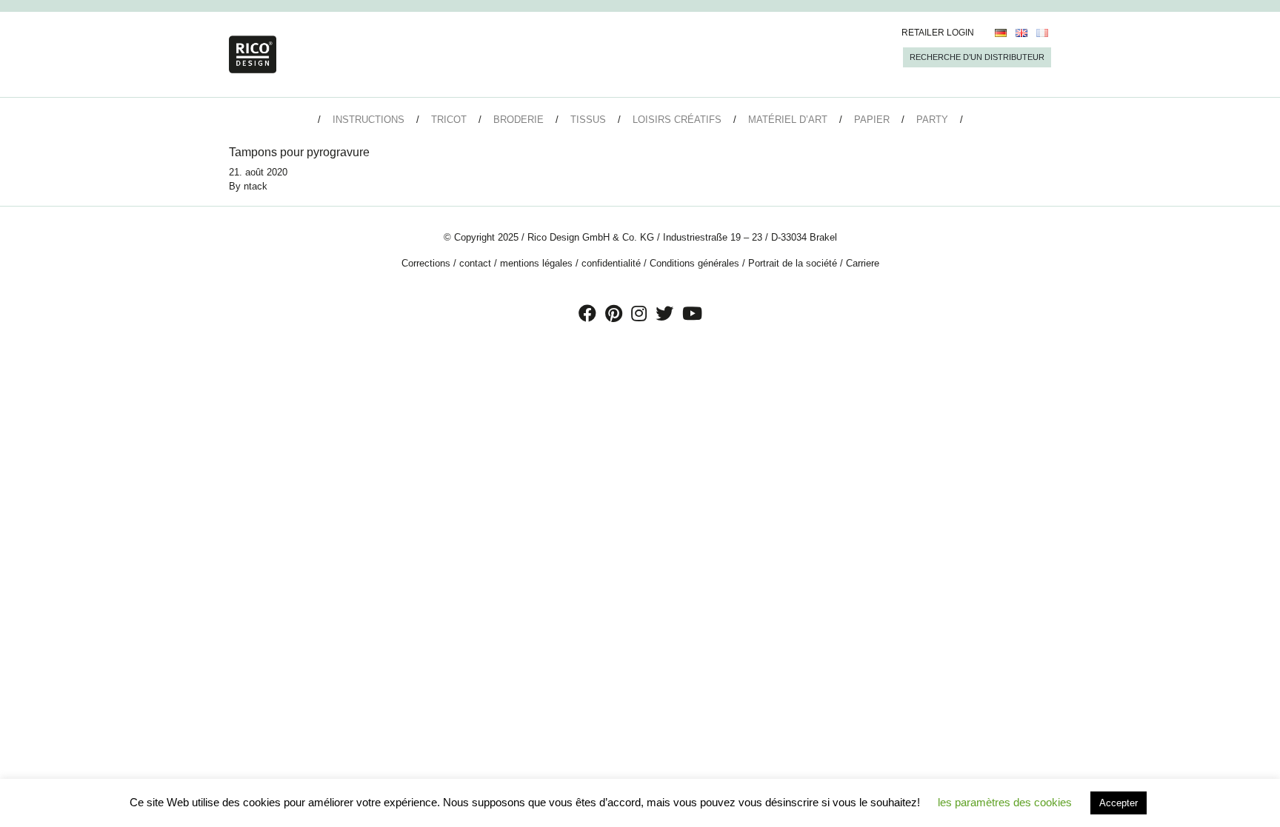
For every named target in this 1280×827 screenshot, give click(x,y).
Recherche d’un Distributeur (977, 57)
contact (475, 263)
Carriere (862, 263)
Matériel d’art (787, 119)
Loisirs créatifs (677, 119)
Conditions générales (694, 263)
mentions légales (536, 263)
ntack (255, 186)
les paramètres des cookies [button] (1005, 802)
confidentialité (611, 263)
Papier (872, 119)
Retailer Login (937, 32)
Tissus (588, 119)
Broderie (518, 119)
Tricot (449, 119)
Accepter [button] (1118, 802)
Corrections (425, 263)
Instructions (368, 119)
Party (932, 119)
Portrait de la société (792, 263)
